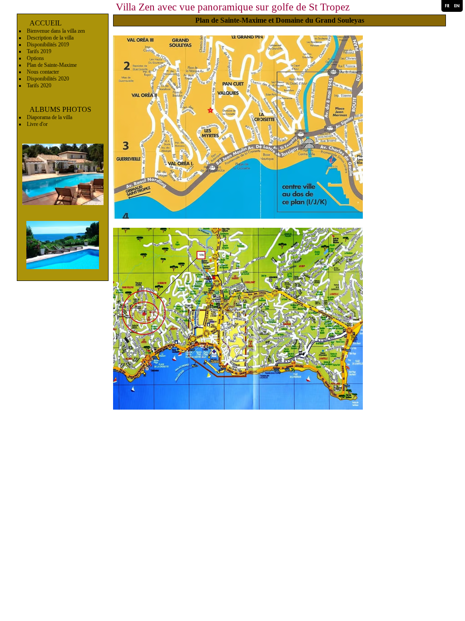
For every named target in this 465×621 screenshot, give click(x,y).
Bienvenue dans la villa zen (56, 31)
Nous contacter (43, 72)
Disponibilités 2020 (48, 78)
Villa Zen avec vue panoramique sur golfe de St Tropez (233, 7)
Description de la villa (50, 38)
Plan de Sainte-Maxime (52, 65)
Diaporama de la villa (49, 117)
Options (35, 58)
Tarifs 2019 (39, 51)
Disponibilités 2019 (48, 44)
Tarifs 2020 (39, 85)
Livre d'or (37, 124)
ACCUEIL (46, 23)
